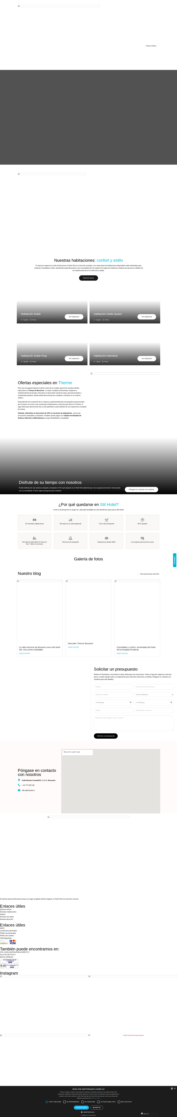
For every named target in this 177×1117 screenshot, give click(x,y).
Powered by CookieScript (88, 1115)
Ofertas (104, 46)
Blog (90, 46)
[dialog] (88, 1101)
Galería (97, 46)
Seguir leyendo (24, 653)
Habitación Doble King (34, 355)
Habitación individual (106, 355)
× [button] (174, 1088)
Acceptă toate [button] (81, 1107)
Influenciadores (115, 46)
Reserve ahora (151, 46)
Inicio (51, 46)
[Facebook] (153, 3)
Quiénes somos (81, 46)
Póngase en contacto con (131, 46)
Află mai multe (95, 1098)
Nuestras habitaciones (63, 46)
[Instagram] (156, 3)
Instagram (9, 973)
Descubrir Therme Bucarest (80, 643)
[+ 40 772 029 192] (19, 785)
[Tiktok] (158, 3)
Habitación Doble (31, 314)
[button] (88, 1112)
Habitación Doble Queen (108, 314)
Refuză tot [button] (97, 1107)
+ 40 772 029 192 (28, 785)
